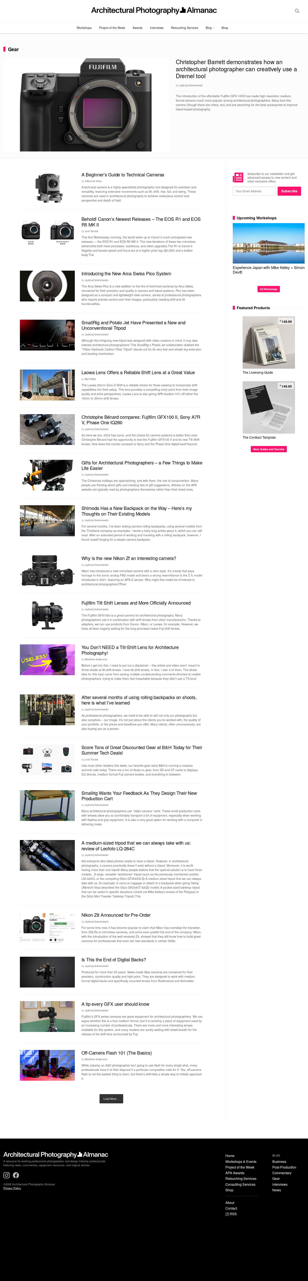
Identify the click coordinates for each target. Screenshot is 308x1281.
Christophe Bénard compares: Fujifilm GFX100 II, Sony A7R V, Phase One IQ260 (141, 419)
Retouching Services (184, 28)
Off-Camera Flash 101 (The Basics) (117, 1052)
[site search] (297, 11)
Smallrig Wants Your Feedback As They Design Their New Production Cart (139, 795)
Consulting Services (240, 1184)
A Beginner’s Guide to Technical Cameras (123, 174)
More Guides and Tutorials (268, 449)
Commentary (281, 1173)
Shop (224, 28)
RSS (233, 1214)
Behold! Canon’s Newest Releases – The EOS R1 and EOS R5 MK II (141, 222)
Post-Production (284, 1167)
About (229, 1202)
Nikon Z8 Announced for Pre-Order (116, 914)
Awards (137, 28)
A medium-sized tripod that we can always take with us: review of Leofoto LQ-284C (136, 845)
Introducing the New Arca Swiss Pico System (126, 273)
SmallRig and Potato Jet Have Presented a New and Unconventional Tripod (133, 325)
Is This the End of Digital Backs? (114, 959)
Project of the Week (112, 28)
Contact (231, 1208)
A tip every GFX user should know (115, 1003)
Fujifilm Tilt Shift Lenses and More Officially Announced (136, 602)
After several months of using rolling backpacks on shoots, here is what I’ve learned (139, 700)
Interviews (156, 28)
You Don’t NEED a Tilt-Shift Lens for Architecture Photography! (130, 650)
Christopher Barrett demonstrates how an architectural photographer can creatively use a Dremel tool (236, 68)
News (276, 1190)
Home (229, 1155)
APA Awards (234, 1173)
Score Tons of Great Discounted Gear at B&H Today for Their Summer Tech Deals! (142, 750)
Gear (276, 1178)
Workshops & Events (240, 1161)
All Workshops (268, 289)
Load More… (111, 1099)
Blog (209, 28)
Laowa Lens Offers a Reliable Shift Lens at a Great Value (138, 372)
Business (279, 1161)
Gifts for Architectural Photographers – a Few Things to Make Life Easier (142, 465)
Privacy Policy (12, 1188)
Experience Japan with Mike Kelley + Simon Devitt (269, 270)
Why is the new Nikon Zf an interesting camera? (129, 558)
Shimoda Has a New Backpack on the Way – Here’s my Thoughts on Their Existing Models (137, 511)
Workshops (84, 28)
